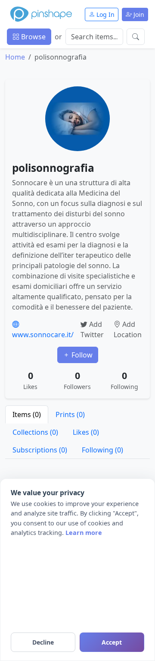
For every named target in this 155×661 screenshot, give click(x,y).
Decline (43, 642)
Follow (81, 355)
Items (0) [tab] (26, 414)
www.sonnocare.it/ (43, 334)
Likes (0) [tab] (86, 432)
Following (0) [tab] (102, 450)
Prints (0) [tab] (70, 414)
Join (138, 14)
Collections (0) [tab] (35, 432)
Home (15, 57)
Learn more (83, 532)
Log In (105, 14)
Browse (32, 36)
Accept (112, 642)
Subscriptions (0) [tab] (39, 450)
